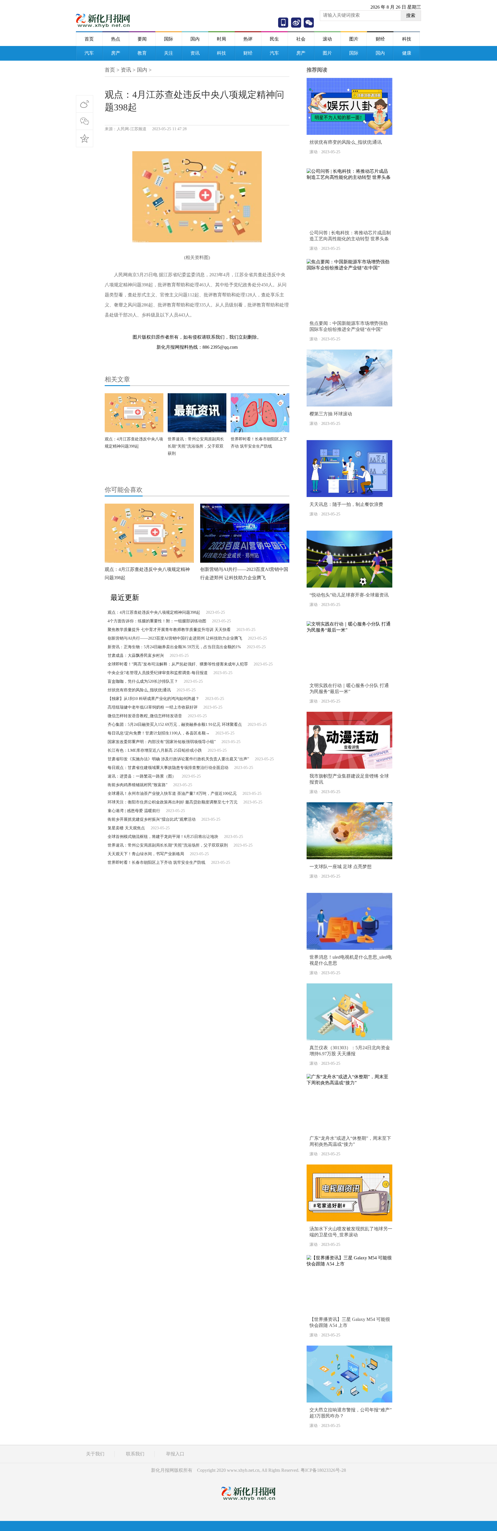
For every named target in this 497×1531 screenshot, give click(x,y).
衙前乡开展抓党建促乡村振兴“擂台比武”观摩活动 (152, 819)
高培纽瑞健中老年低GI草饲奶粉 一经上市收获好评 (153, 707)
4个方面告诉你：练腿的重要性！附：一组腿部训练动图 (157, 621)
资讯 (195, 53)
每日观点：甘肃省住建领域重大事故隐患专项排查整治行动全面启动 (168, 767)
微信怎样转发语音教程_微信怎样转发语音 (145, 716)
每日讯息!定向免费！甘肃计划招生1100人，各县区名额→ (159, 733)
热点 (115, 39)
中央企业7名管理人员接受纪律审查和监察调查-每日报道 (158, 673)
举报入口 (175, 1453)
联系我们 (135, 1453)
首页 (89, 39)
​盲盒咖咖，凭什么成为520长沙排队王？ (143, 681)
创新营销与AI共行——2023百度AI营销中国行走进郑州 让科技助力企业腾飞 (175, 638)
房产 (115, 53)
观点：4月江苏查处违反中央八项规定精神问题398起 (154, 612)
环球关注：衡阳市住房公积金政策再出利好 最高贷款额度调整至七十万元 (173, 802)
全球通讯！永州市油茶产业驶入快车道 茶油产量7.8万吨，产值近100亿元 (172, 793)
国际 (168, 39)
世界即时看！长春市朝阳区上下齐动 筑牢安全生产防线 (156, 862)
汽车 (89, 53)
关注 (168, 53)
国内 (195, 39)
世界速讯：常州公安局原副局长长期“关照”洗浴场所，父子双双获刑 (196, 446)
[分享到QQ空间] (84, 138)
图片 (353, 39)
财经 (380, 39)
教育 (142, 53)
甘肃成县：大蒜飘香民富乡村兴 (136, 655)
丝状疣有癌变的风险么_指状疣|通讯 (139, 690)
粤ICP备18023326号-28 (323, 1470)
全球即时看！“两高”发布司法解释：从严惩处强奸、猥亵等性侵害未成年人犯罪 (178, 664)
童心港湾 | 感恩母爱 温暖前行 (134, 811)
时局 (221, 39)
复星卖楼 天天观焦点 (126, 828)
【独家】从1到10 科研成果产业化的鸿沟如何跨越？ (153, 699)
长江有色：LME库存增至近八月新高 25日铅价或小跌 (155, 750)
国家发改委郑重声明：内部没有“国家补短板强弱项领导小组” (162, 742)
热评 (248, 39)
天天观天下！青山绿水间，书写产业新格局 (146, 854)
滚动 (327, 39)
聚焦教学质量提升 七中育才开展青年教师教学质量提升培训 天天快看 (169, 630)
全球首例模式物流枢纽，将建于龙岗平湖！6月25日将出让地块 (163, 836)
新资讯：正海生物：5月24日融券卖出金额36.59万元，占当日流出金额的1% (174, 647)
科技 (406, 39)
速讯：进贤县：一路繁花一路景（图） (142, 776)
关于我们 (95, 1453)
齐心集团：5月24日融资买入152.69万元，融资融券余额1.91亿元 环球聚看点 (175, 724)
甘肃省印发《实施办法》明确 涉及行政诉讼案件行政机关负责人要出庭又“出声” (178, 759)
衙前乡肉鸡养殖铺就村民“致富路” (137, 785)
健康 (406, 53)
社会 (300, 39)
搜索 (410, 15)
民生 (274, 39)
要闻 (142, 39)
